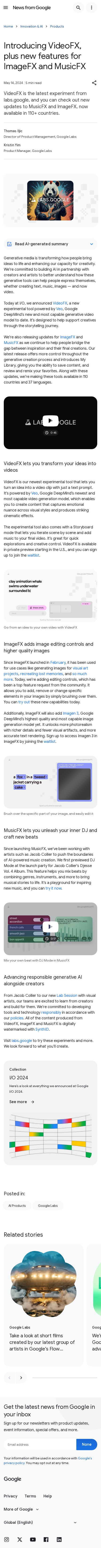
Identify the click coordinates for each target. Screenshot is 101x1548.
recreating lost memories (41, 674)
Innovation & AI (31, 26)
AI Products (17, 1206)
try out (24, 702)
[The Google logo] (12, 1479)
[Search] (78, 7)
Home (8, 26)
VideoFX (60, 303)
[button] (94, 82)
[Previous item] (9, 1377)
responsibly (51, 1012)
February (58, 662)
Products (57, 26)
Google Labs (48, 1206)
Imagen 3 (70, 713)
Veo (59, 309)
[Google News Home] (32, 7)
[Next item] (21, 1377)
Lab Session (67, 995)
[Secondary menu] (91, 7)
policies (17, 1018)
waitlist (33, 555)
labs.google (22, 1040)
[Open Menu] (5, 7)
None (87, 1444)
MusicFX (11, 342)
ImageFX (67, 337)
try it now (53, 888)
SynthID (42, 1029)
